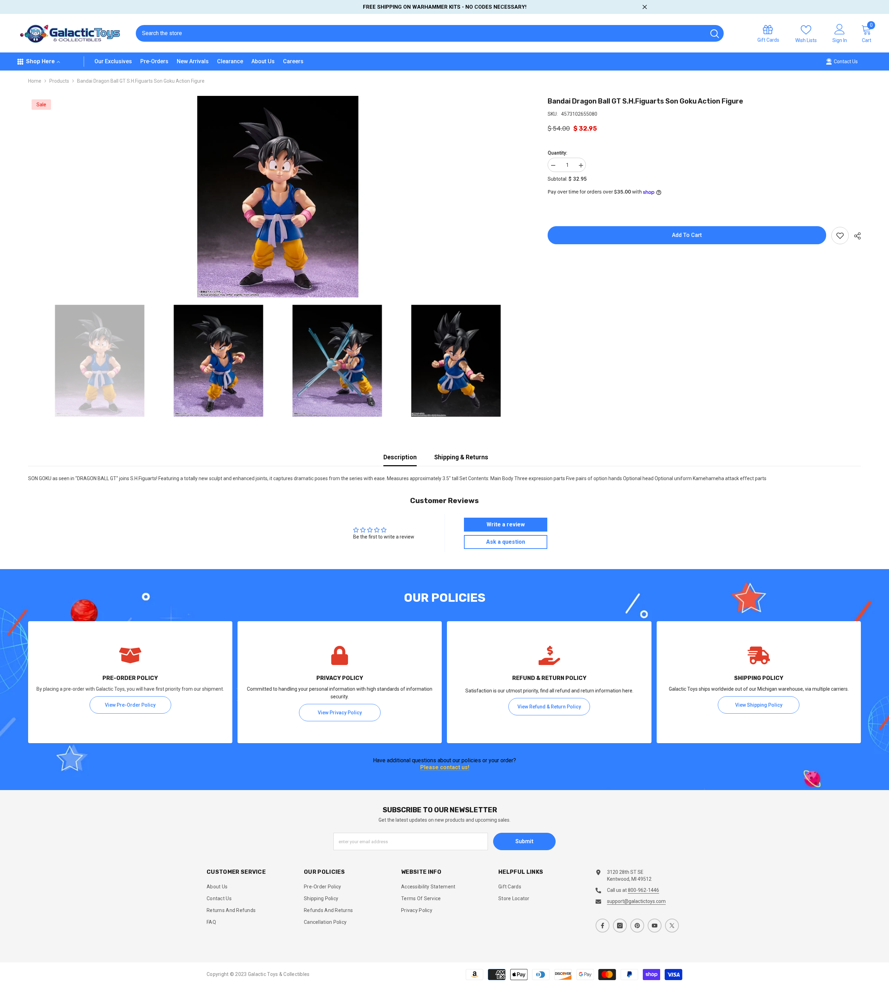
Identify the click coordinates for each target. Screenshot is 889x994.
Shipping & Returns (461, 457)
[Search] (430, 33)
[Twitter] (672, 926)
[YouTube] (655, 926)
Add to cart (687, 235)
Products (59, 81)
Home (34, 81)
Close (645, 7)
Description (400, 457)
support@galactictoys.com (636, 901)
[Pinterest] (637, 926)
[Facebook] (602, 926)
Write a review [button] (506, 524)
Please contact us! (444, 768)
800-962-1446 (643, 890)
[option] (277, 196)
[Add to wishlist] (840, 235)
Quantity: (557, 153)
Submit (524, 841)
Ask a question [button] (505, 542)
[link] (130, 682)
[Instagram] (620, 926)
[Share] (855, 236)
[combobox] (421, 33)
